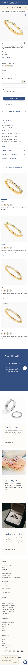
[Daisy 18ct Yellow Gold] (14, 279)
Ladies (14, 11)
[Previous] (3, 368)
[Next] (25, 368)
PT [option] (2, 65)
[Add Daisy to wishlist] (25, 260)
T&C (3, 641)
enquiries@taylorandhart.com (9, 585)
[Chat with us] (25, 662)
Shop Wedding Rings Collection (9, 611)
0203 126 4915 (5, 581)
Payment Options (6, 645)
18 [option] (5, 65)
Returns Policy (5, 647)
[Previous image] (3, 186)
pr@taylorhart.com (6, 592)
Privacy (3, 639)
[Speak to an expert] (25, 7)
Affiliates (4, 630)
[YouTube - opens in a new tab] (22, 652)
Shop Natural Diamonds (7, 607)
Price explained (6, 57)
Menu (2, 7)
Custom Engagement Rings (8, 603)
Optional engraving (7, 78)
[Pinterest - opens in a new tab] (10, 652)
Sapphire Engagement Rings (8, 605)
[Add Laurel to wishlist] (24, 43)
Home (3, 11)
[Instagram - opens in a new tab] (14, 652)
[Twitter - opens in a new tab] (18, 652)
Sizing (3, 146)
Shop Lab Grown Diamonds (8, 609)
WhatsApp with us (6, 583)
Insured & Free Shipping (9, 154)
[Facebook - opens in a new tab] (6, 652)
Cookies (3, 643)
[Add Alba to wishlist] (25, 174)
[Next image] (25, 26)
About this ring (6, 120)
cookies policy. (7, 660)
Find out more (9, 442)
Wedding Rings (8, 11)
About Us (4, 626)
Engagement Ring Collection (8, 601)
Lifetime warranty (7, 150)
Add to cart (14, 98)
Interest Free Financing (9, 158)
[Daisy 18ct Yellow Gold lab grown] (14, 322)
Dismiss (15, 662)
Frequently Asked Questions (8, 622)
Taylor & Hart (14, 7)
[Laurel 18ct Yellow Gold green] (14, 236)
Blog (3, 628)
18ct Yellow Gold (21, 11)
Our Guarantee (5, 624)
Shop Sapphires (5, 613)
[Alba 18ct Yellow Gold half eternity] (14, 193)
